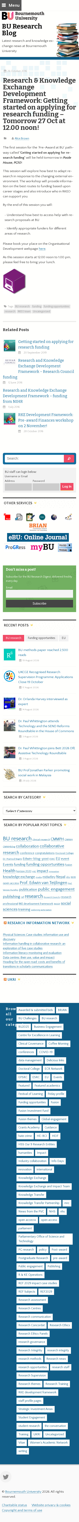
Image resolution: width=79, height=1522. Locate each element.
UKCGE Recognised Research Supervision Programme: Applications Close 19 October (45, 677)
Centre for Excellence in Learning (39, 1035)
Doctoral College (64, 853)
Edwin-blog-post (36, 859)
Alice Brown (22, 138)
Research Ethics (60, 1325)
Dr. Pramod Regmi (12, 859)
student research (29, 1426)
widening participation (41, 910)
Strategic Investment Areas (35, 1409)
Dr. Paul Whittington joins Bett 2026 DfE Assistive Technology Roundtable (46, 750)
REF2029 (46, 1291)
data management (30, 1060)
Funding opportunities (32, 1102)
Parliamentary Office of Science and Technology (41, 1239)
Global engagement (54, 1119)
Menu (14, 5)
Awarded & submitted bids (35, 1010)
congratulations (45, 853)
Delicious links (55, 1060)
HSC (34, 871)
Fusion (68, 864)
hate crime (25, 1136)
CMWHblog (9, 846)
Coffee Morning (58, 1043)
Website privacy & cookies (51, 1505)
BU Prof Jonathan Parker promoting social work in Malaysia (44, 772)
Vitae (21, 1442)
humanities (25, 1152)
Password (39, 481)
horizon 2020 (23, 871)
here (42, 249)
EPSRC (22, 1077)
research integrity (58, 1350)
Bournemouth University (25, 18)
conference (27, 853)
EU (58, 859)
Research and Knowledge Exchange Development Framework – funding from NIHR (35, 396)
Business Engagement (48, 1026)
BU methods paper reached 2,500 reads (43, 652)
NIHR (73, 877)
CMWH (69, 839)
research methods (29, 1358)
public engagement (56, 889)
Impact (41, 1152)
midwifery (49, 877)
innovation (54, 871)
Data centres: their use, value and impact (28, 957)
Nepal (60, 877)
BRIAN (62, 1010)
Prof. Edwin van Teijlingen (43, 882)
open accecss (27, 1220)
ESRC (52, 859)
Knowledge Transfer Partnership (38, 1203)
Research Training (56, 1384)
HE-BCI (42, 1136)
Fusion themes (27, 1119)
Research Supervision (32, 1375)
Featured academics (47, 1085)
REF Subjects (26, 1291)
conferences (26, 1052)
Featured (24, 1085)
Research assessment (32, 1300)
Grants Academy (29, 1127)
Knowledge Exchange (32, 1178)
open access (11, 883)
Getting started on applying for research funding (46, 344)
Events (8, 865)
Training (23, 1434)
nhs (68, 877)
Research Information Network (38, 923)
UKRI (11, 980)
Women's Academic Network (49, 1442)
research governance (31, 1342)
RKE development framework (36, 903)
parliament (25, 1228)
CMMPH (57, 839)
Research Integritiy (30, 1350)
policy (43, 1249)
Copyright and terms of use (22, 1510)
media (39, 877)
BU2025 (23, 1026)
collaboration (27, 846)
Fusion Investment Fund (33, 1110)
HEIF (55, 1136)
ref (22, 897)
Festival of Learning (30, 1094)
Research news (56, 1358)
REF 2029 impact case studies (37, 1283)
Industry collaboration (32, 1161)
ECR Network (53, 1068)
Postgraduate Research (33, 1258)
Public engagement (30, 1266)
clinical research (41, 839)
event (65, 859)
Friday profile (56, 1094)
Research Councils (52, 897)
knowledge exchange (19, 877)
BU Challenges (27, 1018)
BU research (22, 306)
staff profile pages (29, 1401)
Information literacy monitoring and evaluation (32, 953)
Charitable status (14, 1505)
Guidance (51, 1127)
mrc (66, 1203)
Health (9, 870)
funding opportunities (56, 306)
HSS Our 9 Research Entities (36, 1144)
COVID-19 (46, 1052)
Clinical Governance (31, 1043)
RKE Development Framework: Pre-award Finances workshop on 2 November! (45, 420)
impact (42, 871)
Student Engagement (31, 1417)
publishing (11, 897)
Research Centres (29, 1308)
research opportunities (32, 1367)
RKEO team (24, 311)
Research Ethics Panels (33, 1333)
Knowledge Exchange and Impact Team (44, 1186)
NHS (52, 1211)
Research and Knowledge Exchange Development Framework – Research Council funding (38, 368)
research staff (60, 1367)
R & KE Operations (30, 1274)
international (44, 1169)
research (10, 311)
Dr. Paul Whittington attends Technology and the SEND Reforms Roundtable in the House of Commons (46, 726)
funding (36, 306)
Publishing (54, 1266)
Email (9, 587)
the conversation (55, 1426)
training (24, 909)
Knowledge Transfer (31, 1195)
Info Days (57, 1161)
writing (22, 1451)
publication (28, 889)
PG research (26, 1249)
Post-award (59, 1249)
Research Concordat (31, 1325)
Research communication (34, 1316)
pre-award (60, 1258)
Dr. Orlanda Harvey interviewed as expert (43, 701)
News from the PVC (31, 1211)
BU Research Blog (22, 29)
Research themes (29, 1384)
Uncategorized (41, 311)
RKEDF (57, 904)
